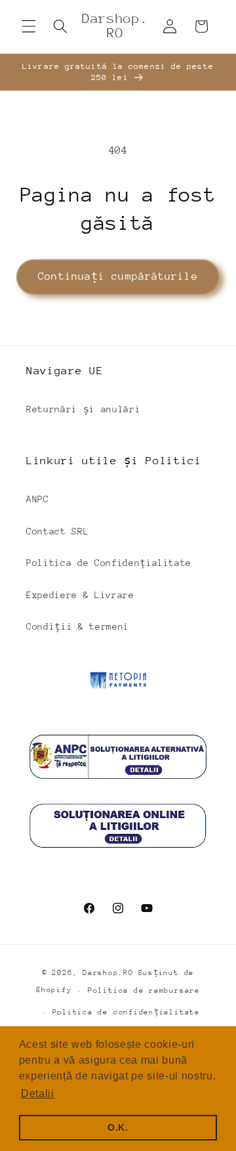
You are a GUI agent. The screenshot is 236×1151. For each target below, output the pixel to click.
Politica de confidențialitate (126, 1012)
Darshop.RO (108, 972)
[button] (29, 26)
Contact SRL (57, 531)
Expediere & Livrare (80, 595)
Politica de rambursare (144, 990)
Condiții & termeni (77, 626)
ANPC (37, 499)
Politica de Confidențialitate (108, 562)
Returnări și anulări (83, 409)
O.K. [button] (118, 1127)
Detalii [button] (37, 1093)
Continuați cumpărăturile (117, 276)
